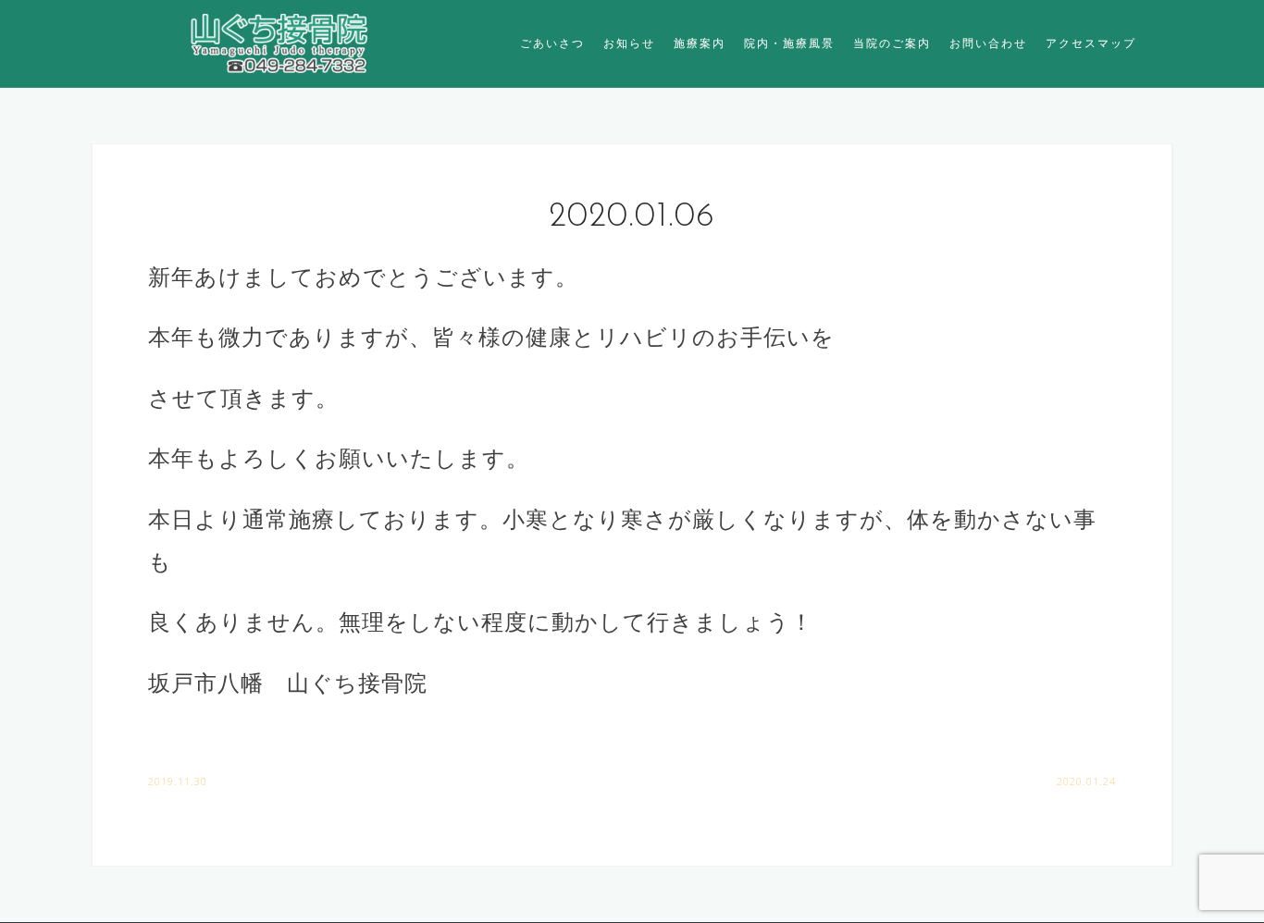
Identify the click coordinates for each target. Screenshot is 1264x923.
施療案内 (699, 43)
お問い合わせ (988, 43)
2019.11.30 (177, 781)
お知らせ (629, 43)
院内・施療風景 (789, 43)
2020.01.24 (1086, 781)
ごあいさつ (552, 43)
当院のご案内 (892, 43)
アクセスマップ (1091, 43)
